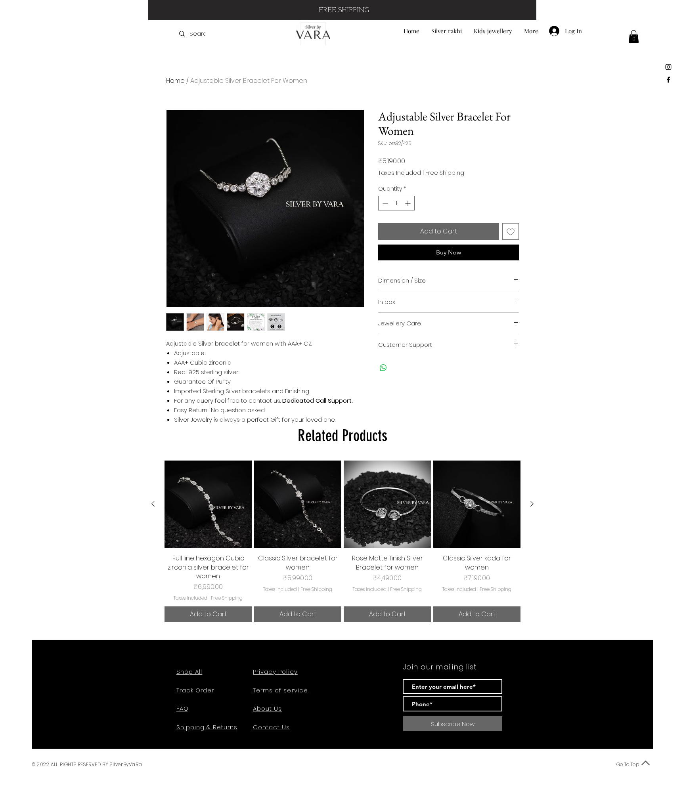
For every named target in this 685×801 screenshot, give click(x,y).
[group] (342, 541)
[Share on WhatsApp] (383, 368)
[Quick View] (208, 504)
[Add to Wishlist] (510, 231)
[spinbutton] (396, 203)
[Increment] (408, 203)
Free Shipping (444, 173)
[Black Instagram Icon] (668, 67)
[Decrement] (384, 203)
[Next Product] (532, 504)
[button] (633, 36)
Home (175, 80)
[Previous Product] (153, 504)
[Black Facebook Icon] (668, 80)
